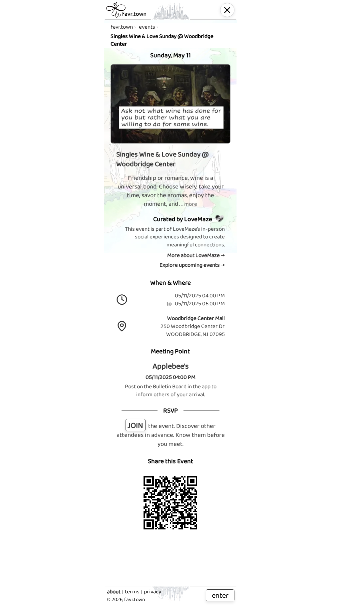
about (114, 592)
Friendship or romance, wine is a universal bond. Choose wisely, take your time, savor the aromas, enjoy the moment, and (171, 190)
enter (220, 595)
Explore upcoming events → (192, 265)
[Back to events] (227, 10)
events (147, 27)
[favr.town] (126, 10)
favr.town (122, 27)
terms (132, 592)
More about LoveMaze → (196, 255)
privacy (152, 592)
